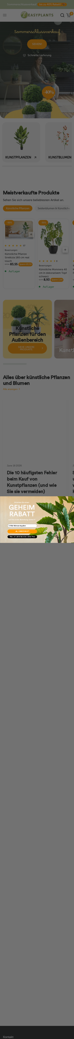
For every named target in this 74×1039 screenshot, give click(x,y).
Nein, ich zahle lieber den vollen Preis (22, 537)
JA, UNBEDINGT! (22, 531)
